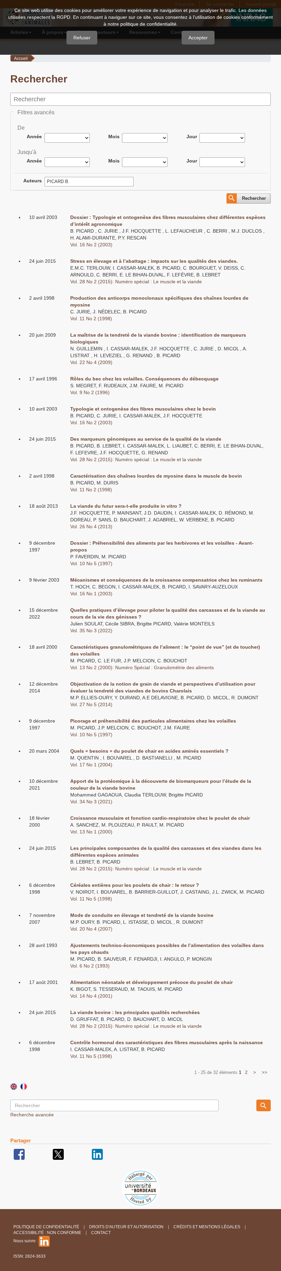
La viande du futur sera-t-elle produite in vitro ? (126, 506)
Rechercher (254, 198)
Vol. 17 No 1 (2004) (91, 764)
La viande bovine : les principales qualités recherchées (135, 1012)
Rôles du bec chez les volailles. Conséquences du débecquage (144, 378)
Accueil (21, 58)
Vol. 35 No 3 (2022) (91, 630)
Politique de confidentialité (46, 1226)
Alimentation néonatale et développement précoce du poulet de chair (151, 982)
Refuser (81, 37)
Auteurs (32, 180)
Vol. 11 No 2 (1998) (91, 318)
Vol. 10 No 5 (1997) (91, 563)
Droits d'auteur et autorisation (126, 1226)
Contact (101, 1232)
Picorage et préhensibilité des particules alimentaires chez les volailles (153, 721)
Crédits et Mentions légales (206, 1226)
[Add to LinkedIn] (97, 1154)
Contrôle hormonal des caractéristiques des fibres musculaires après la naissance (166, 1042)
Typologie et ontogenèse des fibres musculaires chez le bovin (143, 409)
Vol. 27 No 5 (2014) (91, 704)
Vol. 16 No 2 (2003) (91, 244)
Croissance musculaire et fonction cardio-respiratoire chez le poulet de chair (160, 818)
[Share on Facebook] (19, 1154)
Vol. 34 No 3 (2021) (91, 801)
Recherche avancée (32, 1114)
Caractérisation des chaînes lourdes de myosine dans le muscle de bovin (156, 476)
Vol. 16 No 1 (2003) (91, 593)
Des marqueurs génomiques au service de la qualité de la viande (145, 439)
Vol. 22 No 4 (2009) (91, 362)
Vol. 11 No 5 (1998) (91, 899)
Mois (114, 136)
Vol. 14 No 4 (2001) (91, 996)
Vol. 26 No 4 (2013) (91, 526)
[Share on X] (58, 1154)
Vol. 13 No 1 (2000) (91, 831)
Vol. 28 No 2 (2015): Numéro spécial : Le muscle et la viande (136, 281)
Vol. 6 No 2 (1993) (90, 966)
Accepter (198, 37)
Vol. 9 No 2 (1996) (90, 392)
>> (264, 1072)
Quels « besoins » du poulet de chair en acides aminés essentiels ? (149, 751)
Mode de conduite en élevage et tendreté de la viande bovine (141, 915)
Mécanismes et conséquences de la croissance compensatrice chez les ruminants (166, 580)
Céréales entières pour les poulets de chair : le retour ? (134, 885)
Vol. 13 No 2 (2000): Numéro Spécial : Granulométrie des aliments (142, 667)
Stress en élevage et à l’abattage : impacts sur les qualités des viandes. (154, 261)
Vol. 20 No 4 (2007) (91, 929)
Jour (191, 136)
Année (34, 136)
